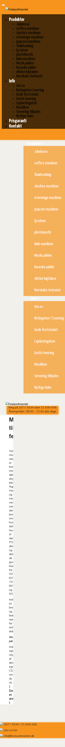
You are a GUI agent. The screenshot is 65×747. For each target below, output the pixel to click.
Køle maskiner (25, 59)
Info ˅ (35, 299)
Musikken (22, 107)
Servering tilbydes (28, 112)
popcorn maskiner (28, 42)
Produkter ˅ (35, 144)
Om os (20, 86)
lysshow (22, 50)
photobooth (24, 54)
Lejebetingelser (26, 103)
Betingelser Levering (30, 90)
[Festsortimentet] (15, 9)
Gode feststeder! (46, 330)
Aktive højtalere (27, 72)
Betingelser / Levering (49, 318)
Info (12, 81)
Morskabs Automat (29, 76)
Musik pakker (25, 63)
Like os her (10, 730)
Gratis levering (26, 99)
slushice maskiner (28, 33)
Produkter (17, 19)
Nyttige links (25, 116)
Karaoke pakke (26, 67)
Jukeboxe (22, 24)
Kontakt (15, 126)
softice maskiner (27, 29)
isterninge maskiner (30, 37)
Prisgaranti (17, 121)
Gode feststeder (27, 94)
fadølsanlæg (24, 46)
